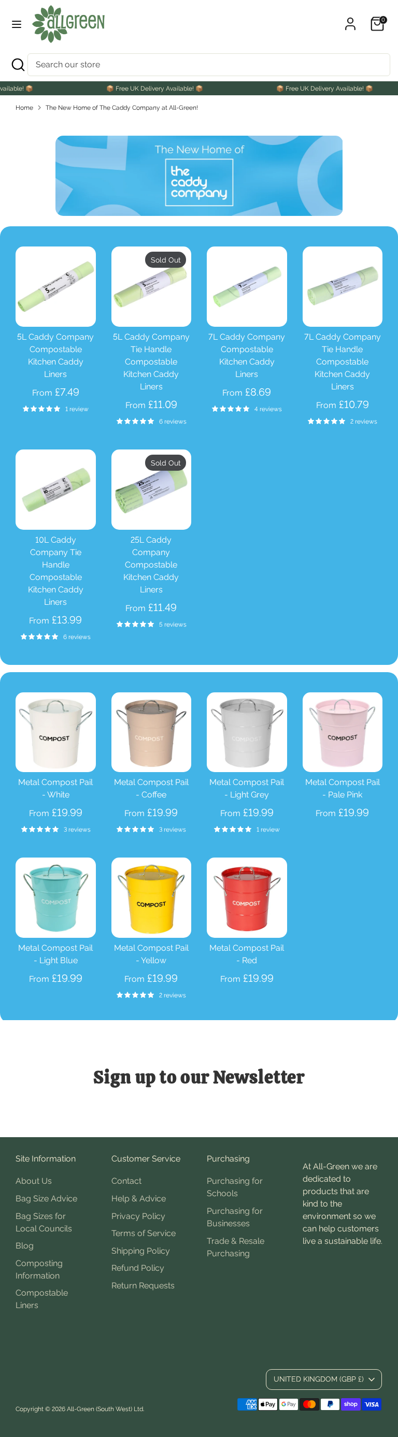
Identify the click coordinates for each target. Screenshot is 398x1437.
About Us (34, 1181)
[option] (199, 176)
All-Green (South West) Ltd (105, 1409)
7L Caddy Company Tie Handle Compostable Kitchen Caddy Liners (342, 361)
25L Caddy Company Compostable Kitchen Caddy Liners (151, 564)
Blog (25, 1246)
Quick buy (56, 309)
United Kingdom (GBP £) (319, 1379)
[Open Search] (17, 64)
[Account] (350, 19)
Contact (126, 1181)
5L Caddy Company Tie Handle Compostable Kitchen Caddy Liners (151, 361)
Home (24, 107)
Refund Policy (137, 1268)
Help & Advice (138, 1198)
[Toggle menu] (16, 24)
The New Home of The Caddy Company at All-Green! (122, 107)
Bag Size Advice (46, 1198)
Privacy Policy (138, 1216)
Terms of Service (143, 1233)
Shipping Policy (140, 1251)
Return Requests (143, 1285)
